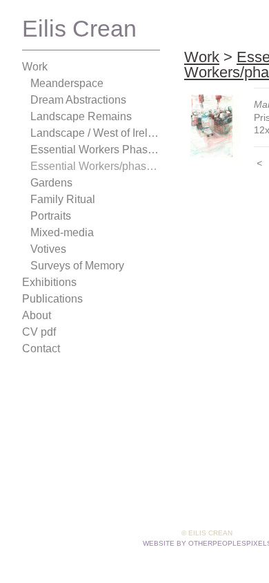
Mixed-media (62, 232)
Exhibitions (49, 282)
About (36, 315)
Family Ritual (62, 199)
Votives (48, 249)
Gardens (51, 183)
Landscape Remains (81, 116)
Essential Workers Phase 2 (95, 149)
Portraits (50, 216)
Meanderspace (66, 83)
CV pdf (39, 332)
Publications (52, 299)
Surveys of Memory (77, 265)
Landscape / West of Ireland (95, 133)
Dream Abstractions (78, 100)
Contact (41, 348)
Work (35, 67)
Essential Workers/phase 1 (95, 166)
